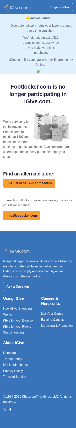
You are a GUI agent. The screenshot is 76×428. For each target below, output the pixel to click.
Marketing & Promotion (57, 325)
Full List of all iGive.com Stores (29, 183)
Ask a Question (17, 286)
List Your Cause (52, 313)
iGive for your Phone (17, 326)
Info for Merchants (15, 364)
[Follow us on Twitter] (4, 410)
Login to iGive (60, 7)
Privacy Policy (13, 371)
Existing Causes (52, 319)
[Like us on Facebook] (10, 410)
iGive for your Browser (18, 320)
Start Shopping (13, 332)
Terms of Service (14, 376)
